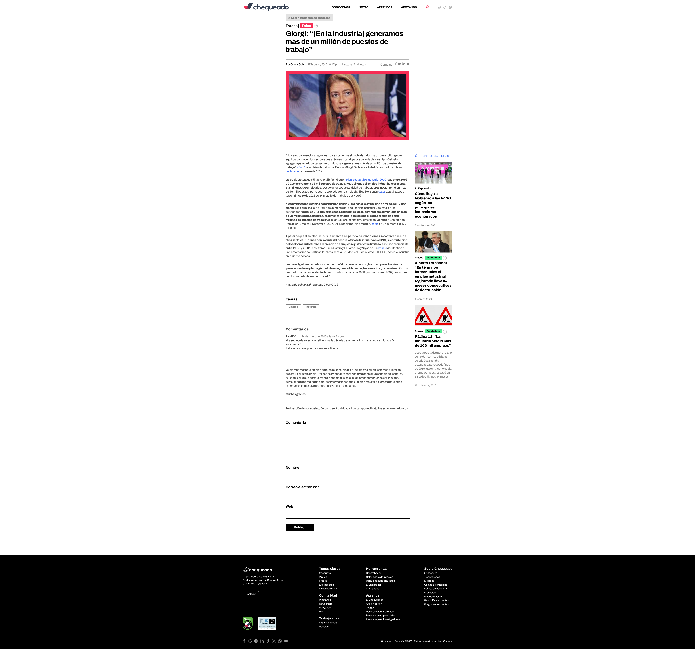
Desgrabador (373, 573)
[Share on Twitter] (400, 64)
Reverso (324, 626)
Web (289, 506)
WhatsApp (325, 600)
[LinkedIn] (263, 641)
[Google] (251, 641)
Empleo (293, 306)
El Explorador (373, 584)
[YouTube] (286, 641)
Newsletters (325, 603)
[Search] (427, 6)
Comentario (297, 423)
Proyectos (430, 592)
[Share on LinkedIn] (404, 64)
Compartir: (387, 64)
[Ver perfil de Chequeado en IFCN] (248, 623)
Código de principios (435, 584)
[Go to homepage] (272, 7)
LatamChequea (328, 622)
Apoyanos (409, 7)
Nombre (294, 467)
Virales (323, 577)
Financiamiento (433, 596)
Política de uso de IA (435, 588)
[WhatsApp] (281, 641)
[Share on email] (408, 64)
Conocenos (341, 7)
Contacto (251, 594)
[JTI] (267, 623)
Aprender (384, 7)
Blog (321, 611)
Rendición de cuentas (436, 600)
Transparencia (432, 577)
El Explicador (423, 188)
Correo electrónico (302, 487)
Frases (292, 26)
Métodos (429, 581)
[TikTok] (269, 641)
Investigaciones (328, 588)
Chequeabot (373, 588)
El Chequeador (374, 600)
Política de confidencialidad (427, 641)
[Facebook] (245, 641)
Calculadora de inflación (379, 577)
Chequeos (325, 573)
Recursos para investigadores (383, 619)
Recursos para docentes (380, 611)
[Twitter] (275, 641)
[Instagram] (257, 641)
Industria (311, 306)
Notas (363, 7)
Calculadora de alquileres (380, 581)
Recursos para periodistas (381, 615)
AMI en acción (374, 603)
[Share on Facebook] (396, 64)
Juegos (370, 607)
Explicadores (326, 584)
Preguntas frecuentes (436, 604)
